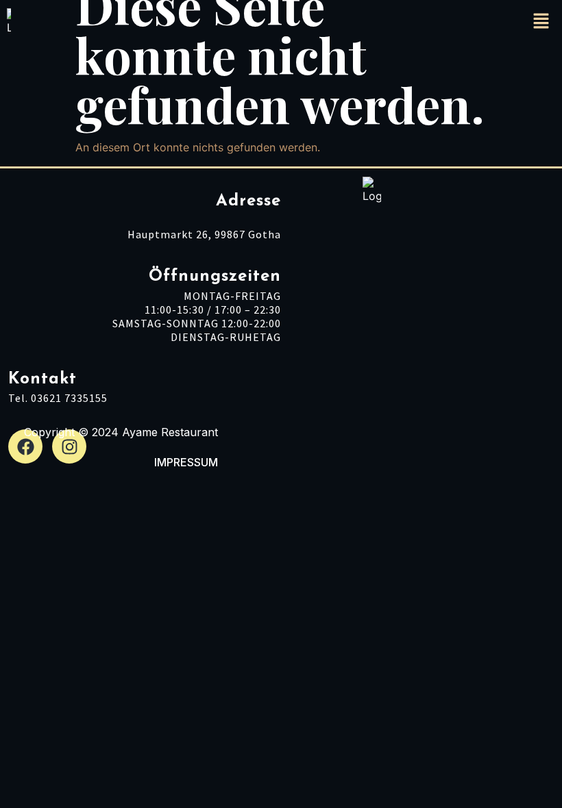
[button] (541, 21)
